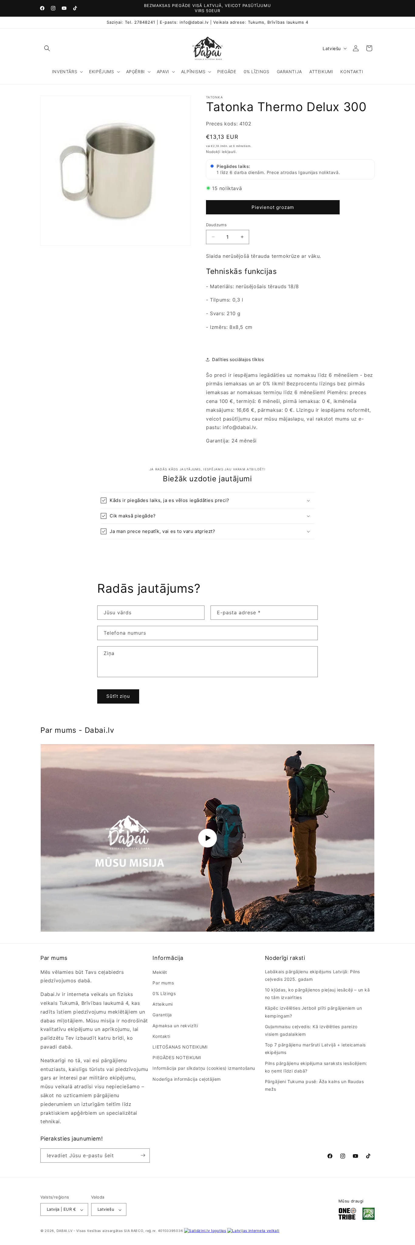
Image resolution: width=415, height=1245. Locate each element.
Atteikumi (163, 1004)
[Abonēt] (142, 1155)
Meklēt (160, 972)
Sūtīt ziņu (118, 696)
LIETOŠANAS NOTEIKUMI (180, 1046)
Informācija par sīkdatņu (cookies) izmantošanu (204, 1068)
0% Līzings (164, 993)
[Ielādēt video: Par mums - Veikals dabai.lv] (207, 838)
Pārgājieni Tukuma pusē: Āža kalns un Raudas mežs (314, 1085)
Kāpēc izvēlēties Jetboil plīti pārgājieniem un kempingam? (313, 1011)
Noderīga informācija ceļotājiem (187, 1078)
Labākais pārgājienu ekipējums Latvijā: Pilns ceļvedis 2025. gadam (312, 975)
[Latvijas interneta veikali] (253, 1231)
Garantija (162, 1014)
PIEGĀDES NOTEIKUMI (177, 1057)
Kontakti (161, 1036)
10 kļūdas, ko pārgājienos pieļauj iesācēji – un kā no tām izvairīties (317, 993)
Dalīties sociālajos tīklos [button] (238, 359)
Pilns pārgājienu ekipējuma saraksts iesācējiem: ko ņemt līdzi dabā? (316, 1066)
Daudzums (216, 224)
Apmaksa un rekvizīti (175, 1025)
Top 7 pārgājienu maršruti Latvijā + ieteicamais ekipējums (315, 1048)
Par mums (163, 982)
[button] (47, 48)
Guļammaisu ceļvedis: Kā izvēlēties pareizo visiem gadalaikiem (311, 1030)
